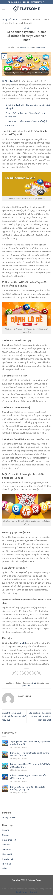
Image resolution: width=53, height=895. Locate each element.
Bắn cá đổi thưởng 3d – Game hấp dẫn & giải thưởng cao (29, 776)
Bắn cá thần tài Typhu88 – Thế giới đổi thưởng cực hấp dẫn (28, 788)
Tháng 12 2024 (9, 817)
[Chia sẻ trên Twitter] (24, 673)
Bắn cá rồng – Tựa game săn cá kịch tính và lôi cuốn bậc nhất (40, 716)
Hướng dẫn (7, 854)
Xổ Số (15, 19)
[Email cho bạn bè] (29, 673)
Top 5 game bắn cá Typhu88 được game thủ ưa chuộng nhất (30, 742)
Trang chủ (6, 19)
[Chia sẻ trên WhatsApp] (14, 673)
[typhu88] (26, 9)
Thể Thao (6, 863)
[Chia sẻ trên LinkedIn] (39, 673)
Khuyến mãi (7, 859)
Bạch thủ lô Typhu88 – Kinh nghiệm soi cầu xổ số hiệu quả (14, 716)
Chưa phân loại (9, 839)
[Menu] (3, 8)
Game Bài (6, 844)
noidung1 (40, 47)
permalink (26, 686)
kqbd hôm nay (22, 892)
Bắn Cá (5, 830)
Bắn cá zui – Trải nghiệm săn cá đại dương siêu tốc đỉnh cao (29, 754)
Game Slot (7, 849)
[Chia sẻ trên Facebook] (19, 673)
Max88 (33, 892)
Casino (5, 835)
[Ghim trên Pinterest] (34, 673)
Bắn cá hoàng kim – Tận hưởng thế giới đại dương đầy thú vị (30, 765)
